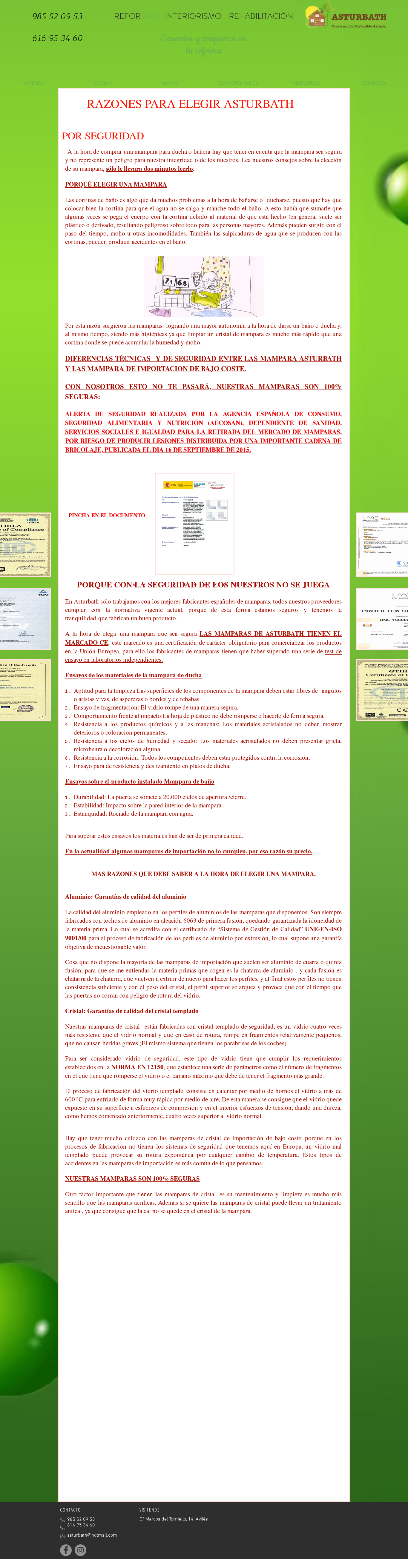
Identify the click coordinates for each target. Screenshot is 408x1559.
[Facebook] (66, 1550)
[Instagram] (80, 1550)
